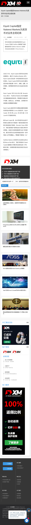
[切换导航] (28, 2)
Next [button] (26, 335)
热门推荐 (19, 462)
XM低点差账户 (20, 468)
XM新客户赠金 (5, 481)
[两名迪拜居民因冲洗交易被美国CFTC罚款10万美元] (15, 304)
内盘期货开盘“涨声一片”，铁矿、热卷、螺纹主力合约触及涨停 (8, 181)
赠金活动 (4, 476)
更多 (28, 322)
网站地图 (19, 497)
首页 (2, 16)
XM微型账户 (5, 497)
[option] (15, 335)
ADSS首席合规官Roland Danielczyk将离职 (13, 268)
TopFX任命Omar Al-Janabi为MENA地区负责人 (14, 290)
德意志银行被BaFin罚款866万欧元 (11, 246)
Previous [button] (4, 335)
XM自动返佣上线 (6, 479)
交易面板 (19, 481)
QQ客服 (9, 463)
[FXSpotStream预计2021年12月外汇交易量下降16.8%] (15, 216)
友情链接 (19, 493)
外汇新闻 (6, 16)
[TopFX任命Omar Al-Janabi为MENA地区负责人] (15, 282)
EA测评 (18, 484)
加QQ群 (9, 468)
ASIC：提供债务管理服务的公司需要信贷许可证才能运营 (22, 181)
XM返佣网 (9, 37)
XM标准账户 (19, 465)
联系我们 (19, 495)
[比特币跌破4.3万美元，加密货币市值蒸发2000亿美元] (15, 194)
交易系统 (19, 479)
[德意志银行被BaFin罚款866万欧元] (15, 238)
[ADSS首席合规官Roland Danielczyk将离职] (15, 260)
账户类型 (4, 490)
